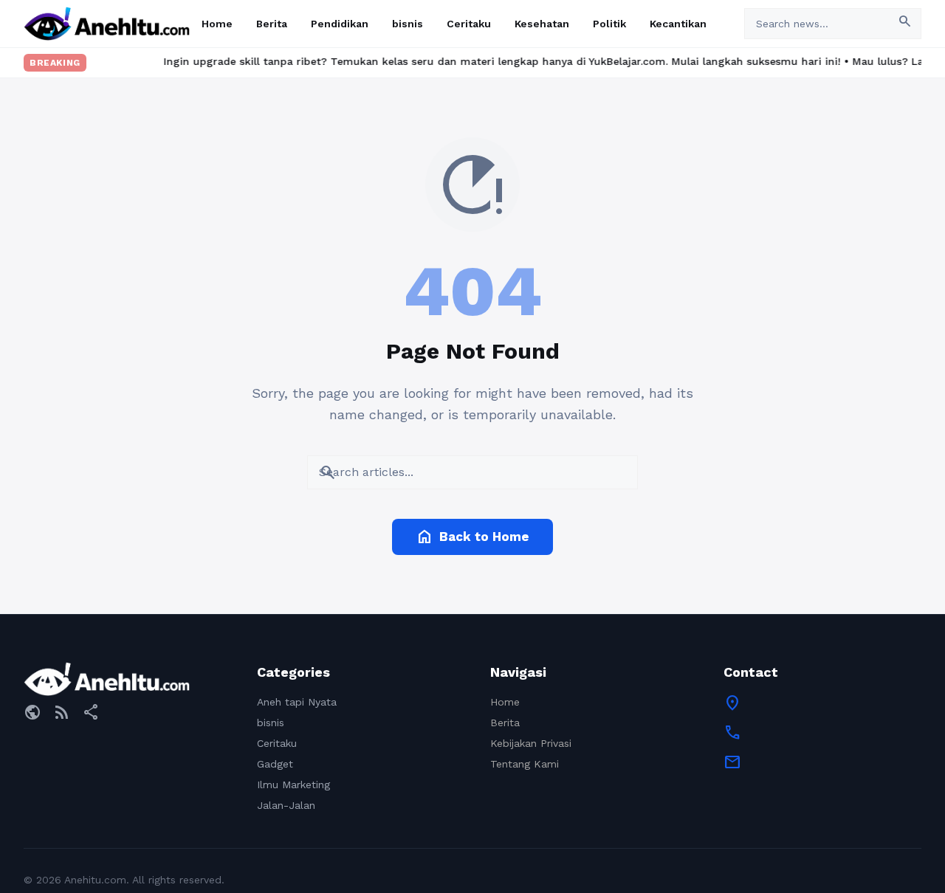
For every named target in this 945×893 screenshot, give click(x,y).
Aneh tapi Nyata (297, 702)
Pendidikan (339, 24)
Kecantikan (678, 24)
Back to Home (472, 536)
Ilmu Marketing (293, 784)
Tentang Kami (524, 764)
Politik (609, 24)
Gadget (275, 764)
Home (217, 24)
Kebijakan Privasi (530, 743)
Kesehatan (542, 24)
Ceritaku (469, 24)
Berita (271, 24)
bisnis (407, 24)
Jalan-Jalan (286, 805)
